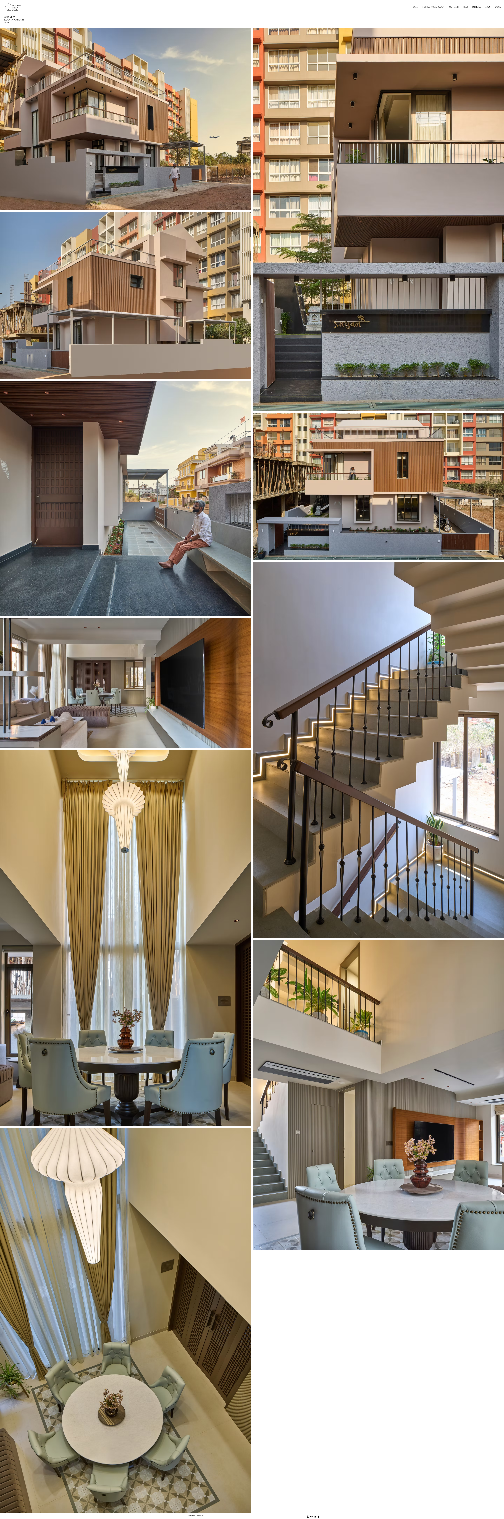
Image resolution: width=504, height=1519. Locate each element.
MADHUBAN (10, 17)
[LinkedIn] (315, 1516)
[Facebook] (318, 1516)
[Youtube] (311, 1516)
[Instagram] (307, 1516)
